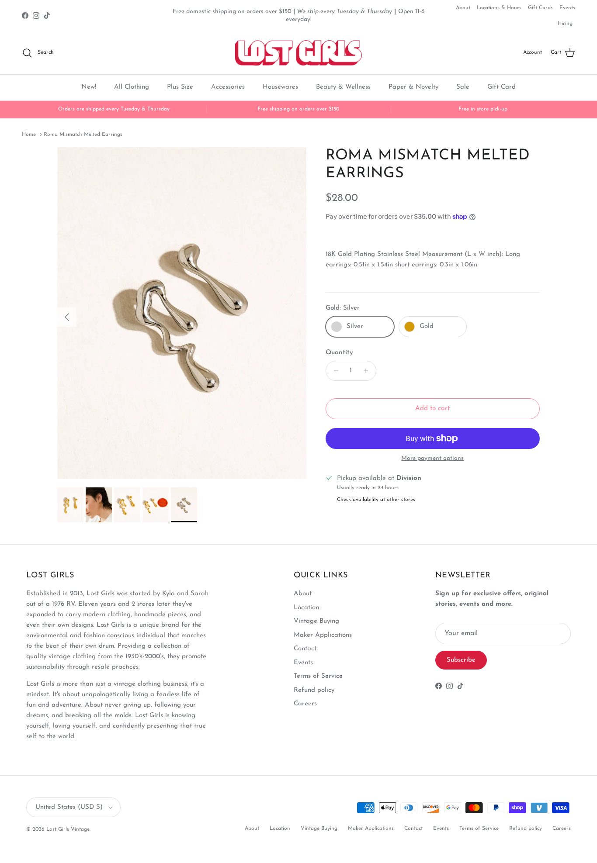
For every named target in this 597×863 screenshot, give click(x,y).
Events (567, 7)
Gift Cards (540, 7)
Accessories (228, 87)
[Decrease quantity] (333, 370)
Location (306, 607)
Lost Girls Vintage (68, 829)
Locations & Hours (499, 7)
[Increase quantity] (368, 370)
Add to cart (432, 408)
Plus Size (180, 87)
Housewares (280, 87)
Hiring (565, 23)
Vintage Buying (316, 621)
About (463, 7)
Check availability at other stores (376, 499)
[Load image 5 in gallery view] (182, 313)
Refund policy (314, 690)
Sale (462, 87)
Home (29, 134)
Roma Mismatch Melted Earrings (83, 134)
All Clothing (131, 87)
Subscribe (461, 660)
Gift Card (501, 87)
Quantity (339, 352)
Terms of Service (318, 676)
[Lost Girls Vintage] (298, 53)
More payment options (432, 458)
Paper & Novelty (413, 87)
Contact (305, 649)
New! (88, 87)
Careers (305, 704)
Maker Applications (323, 635)
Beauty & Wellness (343, 87)
